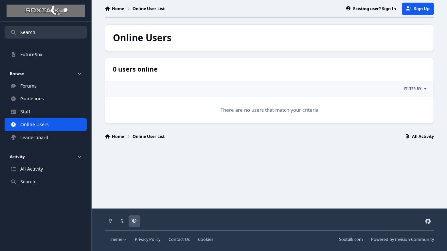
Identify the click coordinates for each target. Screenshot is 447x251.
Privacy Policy (147, 239)
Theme (116, 239)
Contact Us (179, 239)
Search (27, 32)
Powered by (402, 239)
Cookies (205, 239)
